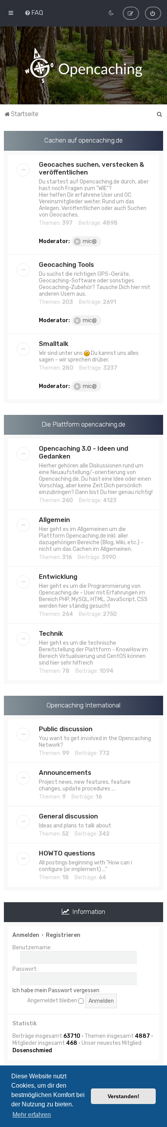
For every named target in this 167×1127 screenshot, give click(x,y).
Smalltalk (53, 343)
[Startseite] (83, 65)
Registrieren (63, 935)
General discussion (68, 816)
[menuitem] (34, 12)
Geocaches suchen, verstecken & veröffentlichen (91, 168)
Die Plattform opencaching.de (83, 424)
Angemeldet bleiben (52, 1000)
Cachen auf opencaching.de (83, 140)
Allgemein (54, 520)
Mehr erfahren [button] (31, 1114)
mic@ (90, 241)
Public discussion (65, 729)
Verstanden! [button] (123, 1096)
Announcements (65, 772)
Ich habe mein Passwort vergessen (55, 990)
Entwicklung (58, 576)
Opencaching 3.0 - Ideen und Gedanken (83, 452)
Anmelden (25, 935)
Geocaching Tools (66, 264)
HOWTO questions (67, 853)
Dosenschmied (32, 1050)
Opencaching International (83, 705)
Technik (51, 633)
